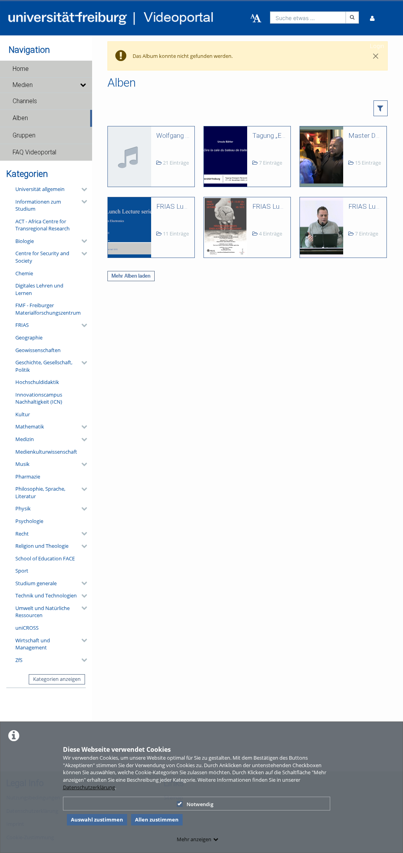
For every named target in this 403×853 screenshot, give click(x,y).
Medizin (24, 439)
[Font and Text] (255, 18)
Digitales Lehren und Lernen (39, 289)
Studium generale (36, 583)
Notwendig (200, 804)
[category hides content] (82, 189)
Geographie (29, 337)
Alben (20, 118)
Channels (25, 101)
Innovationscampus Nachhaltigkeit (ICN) (38, 398)
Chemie (24, 273)
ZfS (18, 660)
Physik (23, 508)
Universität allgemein (40, 189)
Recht (22, 533)
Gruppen (24, 135)
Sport (21, 570)
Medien (23, 85)
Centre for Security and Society (42, 257)
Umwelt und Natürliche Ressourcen (42, 612)
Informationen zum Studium (38, 205)
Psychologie (29, 521)
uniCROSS (27, 627)
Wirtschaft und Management (32, 644)
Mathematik (29, 426)
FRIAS (22, 324)
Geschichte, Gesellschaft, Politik (43, 366)
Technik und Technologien (46, 595)
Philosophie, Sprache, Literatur (40, 492)
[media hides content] (83, 85)
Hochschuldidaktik (37, 382)
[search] (308, 17)
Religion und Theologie (41, 545)
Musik (22, 463)
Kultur (22, 414)
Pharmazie (27, 476)
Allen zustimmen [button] (157, 819)
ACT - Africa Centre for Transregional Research (42, 225)
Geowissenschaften (38, 350)
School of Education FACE (45, 558)
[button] (46, 69)
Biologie (24, 241)
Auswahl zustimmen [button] (97, 819)
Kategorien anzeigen (57, 678)
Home (21, 68)
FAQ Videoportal (34, 152)
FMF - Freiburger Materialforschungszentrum (48, 309)
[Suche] (352, 17)
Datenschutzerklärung (89, 787)
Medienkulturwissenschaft (46, 451)
